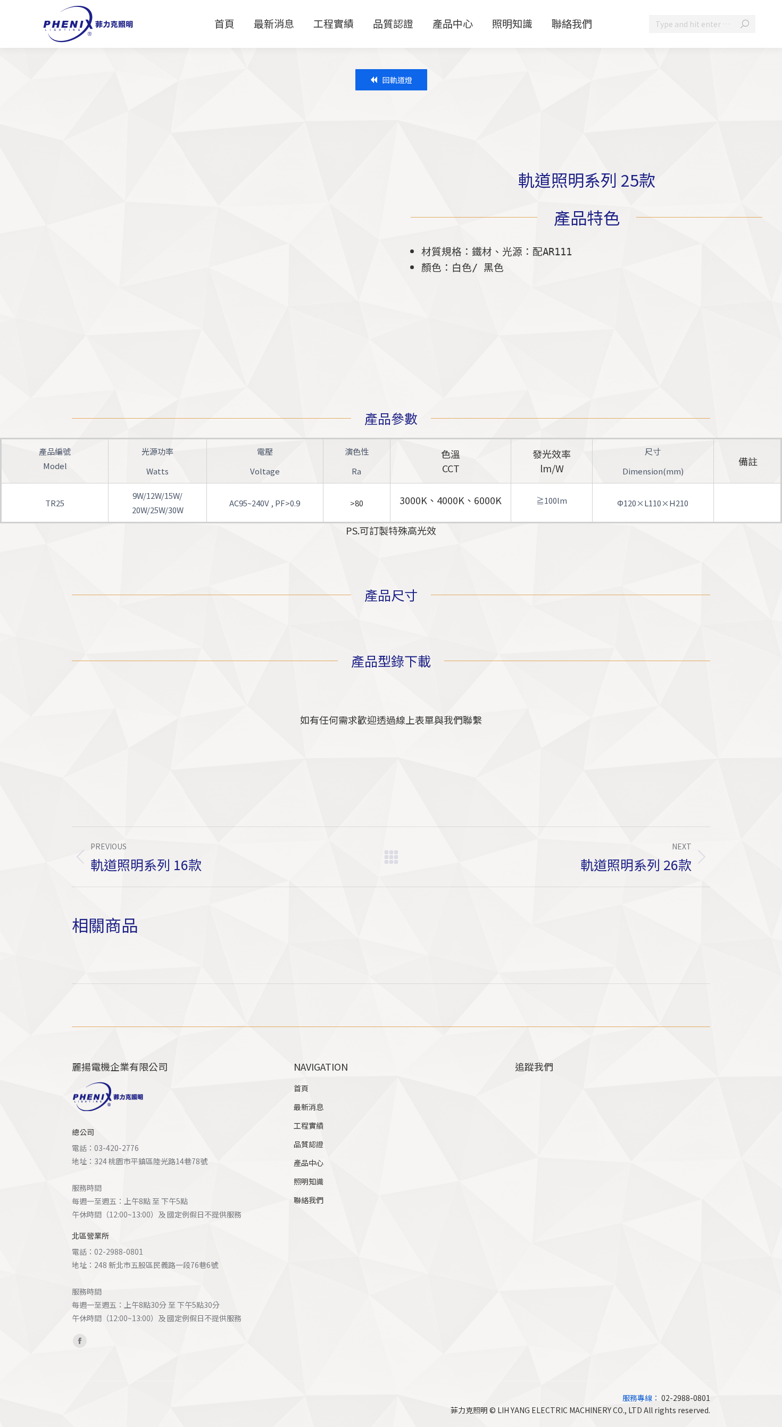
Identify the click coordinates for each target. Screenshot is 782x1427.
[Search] (745, 24)
